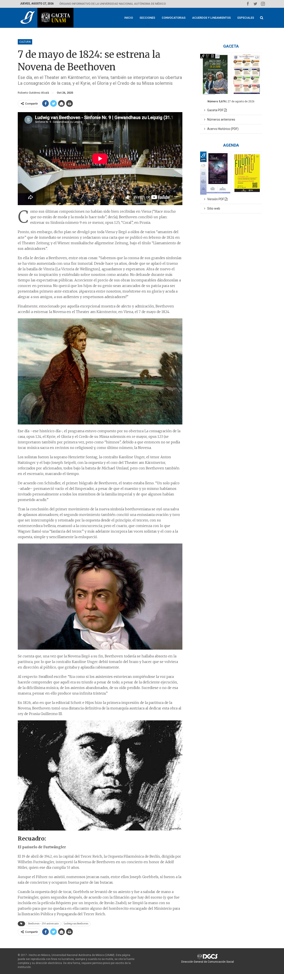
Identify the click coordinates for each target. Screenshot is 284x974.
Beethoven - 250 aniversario (43, 923)
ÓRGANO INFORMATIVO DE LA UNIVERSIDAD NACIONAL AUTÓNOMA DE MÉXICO (112, 3)
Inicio (128, 17)
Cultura (25, 41)
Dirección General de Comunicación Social (207, 961)
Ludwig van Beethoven (76, 923)
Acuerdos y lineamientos (211, 17)
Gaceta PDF (214, 110)
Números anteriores (220, 119)
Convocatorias (173, 17)
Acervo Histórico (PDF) (222, 129)
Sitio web (212, 208)
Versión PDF (215, 199)
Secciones (147, 17)
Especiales (245, 17)
